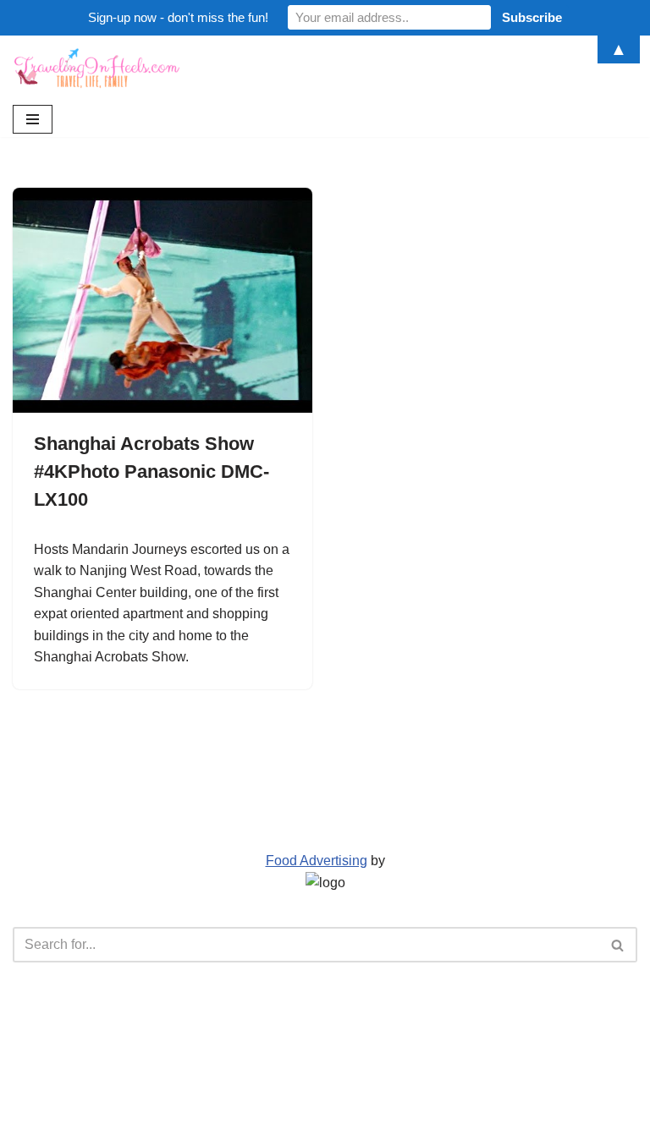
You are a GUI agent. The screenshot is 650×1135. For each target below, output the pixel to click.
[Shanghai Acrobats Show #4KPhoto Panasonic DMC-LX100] (162, 300)
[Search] (618, 944)
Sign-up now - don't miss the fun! (178, 17)
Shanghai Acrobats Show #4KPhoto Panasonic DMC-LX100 (151, 471)
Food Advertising (316, 860)
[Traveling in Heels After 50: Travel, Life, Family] (97, 68)
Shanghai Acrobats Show (109, 657)
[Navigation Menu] (32, 119)
